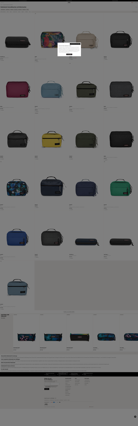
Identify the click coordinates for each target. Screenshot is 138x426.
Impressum (68, 52)
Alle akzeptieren (69, 54)
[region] (69, 49)
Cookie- (64, 48)
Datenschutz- (60, 48)
